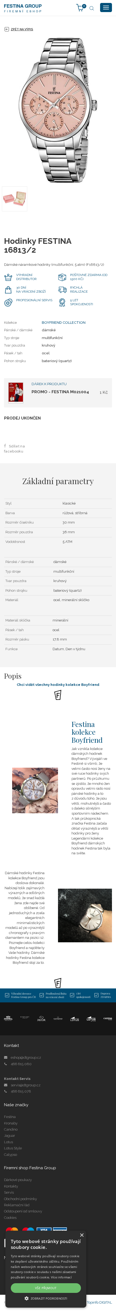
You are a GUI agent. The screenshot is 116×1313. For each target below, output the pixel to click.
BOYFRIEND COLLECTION (64, 323)
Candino (11, 1129)
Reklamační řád (16, 1205)
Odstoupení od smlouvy (23, 1211)
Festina (10, 1117)
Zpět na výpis (22, 29)
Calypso (10, 1155)
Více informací (61, 1277)
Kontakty (11, 1186)
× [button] (82, 1235)
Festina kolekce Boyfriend (87, 732)
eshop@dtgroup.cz (26, 1057)
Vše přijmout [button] (46, 1288)
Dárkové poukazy (18, 1180)
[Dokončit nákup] (80, 7)
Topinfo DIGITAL (99, 1302)
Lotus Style (13, 1148)
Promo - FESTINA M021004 (60, 391)
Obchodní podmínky (20, 1199)
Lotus (8, 1142)
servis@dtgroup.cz (25, 1085)
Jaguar (9, 1136)
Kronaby (11, 1123)
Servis (9, 1192)
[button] (46, 1298)
